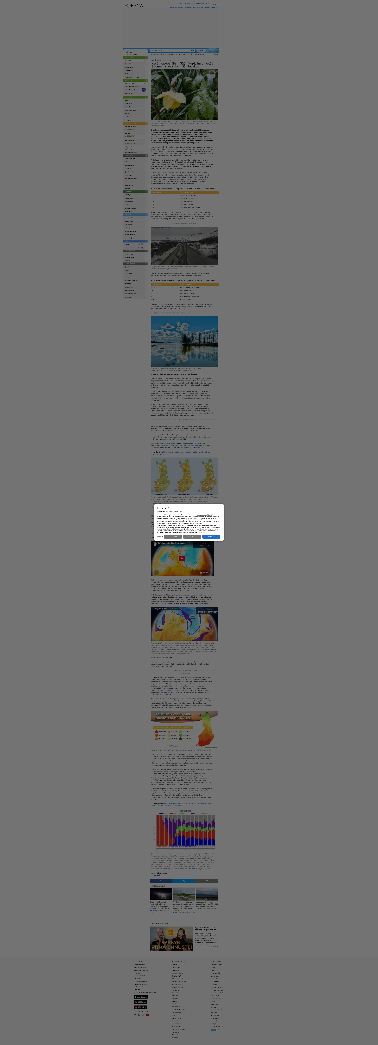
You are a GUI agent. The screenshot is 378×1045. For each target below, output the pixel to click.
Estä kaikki (173, 537)
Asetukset (192, 537)
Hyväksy (211, 537)
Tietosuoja (160, 536)
